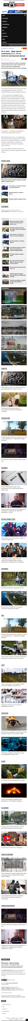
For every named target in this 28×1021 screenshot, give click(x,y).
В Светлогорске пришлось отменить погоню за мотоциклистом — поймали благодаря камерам (17, 249)
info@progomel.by (5, 984)
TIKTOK (20, 1019)
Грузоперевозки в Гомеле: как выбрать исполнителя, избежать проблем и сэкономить (12, 897)
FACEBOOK (22, 1018)
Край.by (10, 60)
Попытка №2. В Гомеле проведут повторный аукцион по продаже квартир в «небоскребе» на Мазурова (13, 332)
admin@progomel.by (20, 989)
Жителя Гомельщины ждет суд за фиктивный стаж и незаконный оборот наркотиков (12, 488)
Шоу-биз (4, 33)
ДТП (3, 30)
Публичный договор (5, 996)
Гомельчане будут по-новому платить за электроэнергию (12, 301)
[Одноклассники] (24, 59)
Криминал (4, 27)
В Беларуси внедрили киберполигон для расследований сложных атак (12, 753)
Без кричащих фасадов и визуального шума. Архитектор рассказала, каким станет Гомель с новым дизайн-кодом (13, 347)
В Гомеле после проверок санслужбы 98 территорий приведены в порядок (18, 282)
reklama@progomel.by (14, 987)
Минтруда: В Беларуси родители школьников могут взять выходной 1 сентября (18, 229)
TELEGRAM (11, 1019)
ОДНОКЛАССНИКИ (15, 1018)
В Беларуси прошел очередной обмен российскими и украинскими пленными (18, 275)
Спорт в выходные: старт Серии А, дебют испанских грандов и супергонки (12, 684)
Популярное (5, 288)
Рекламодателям (5, 1011)
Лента (3, 15)
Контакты (4, 1013)
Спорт (3, 39)
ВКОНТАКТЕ (8, 1018)
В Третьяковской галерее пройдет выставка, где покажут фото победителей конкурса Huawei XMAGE (14, 874)
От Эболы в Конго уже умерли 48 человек (13, 780)
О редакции (4, 1009)
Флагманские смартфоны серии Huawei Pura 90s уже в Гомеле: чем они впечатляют (14, 732)
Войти (3, 1006)
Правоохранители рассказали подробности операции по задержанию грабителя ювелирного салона (13, 510)
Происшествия (5, 24)
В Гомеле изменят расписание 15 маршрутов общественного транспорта (13, 317)
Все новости (4, 48)
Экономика (5, 36)
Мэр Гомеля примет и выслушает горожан (16, 193)
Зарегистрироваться (6, 1004)
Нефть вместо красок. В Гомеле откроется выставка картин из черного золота (13, 180)
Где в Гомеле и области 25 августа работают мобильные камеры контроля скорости (17, 262)
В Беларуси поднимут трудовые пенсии (17, 199)
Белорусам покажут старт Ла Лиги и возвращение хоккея (11, 705)
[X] (26, 59)
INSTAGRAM (16, 1019)
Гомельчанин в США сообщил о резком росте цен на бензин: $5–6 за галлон (12, 827)
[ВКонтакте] (22, 59)
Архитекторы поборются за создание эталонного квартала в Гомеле (11, 363)
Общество (4, 21)
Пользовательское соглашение (18, 996)
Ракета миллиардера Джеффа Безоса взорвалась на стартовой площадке (11, 800)
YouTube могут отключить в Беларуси (12, 847)
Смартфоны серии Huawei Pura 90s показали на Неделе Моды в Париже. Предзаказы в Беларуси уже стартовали (12, 560)
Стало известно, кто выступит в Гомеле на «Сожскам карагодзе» (17, 186)
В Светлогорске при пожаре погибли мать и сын (18, 267)
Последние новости (5, 218)
